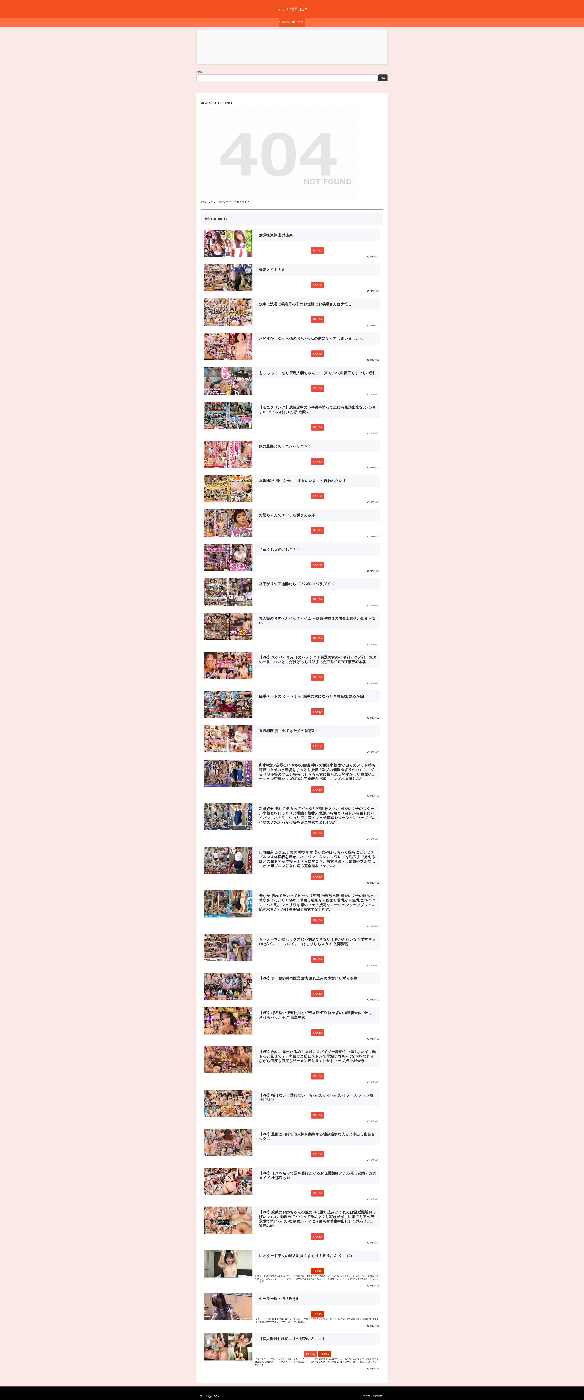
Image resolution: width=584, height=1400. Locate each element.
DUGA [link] (318, 1271)
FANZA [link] (317, 250)
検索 (199, 72)
